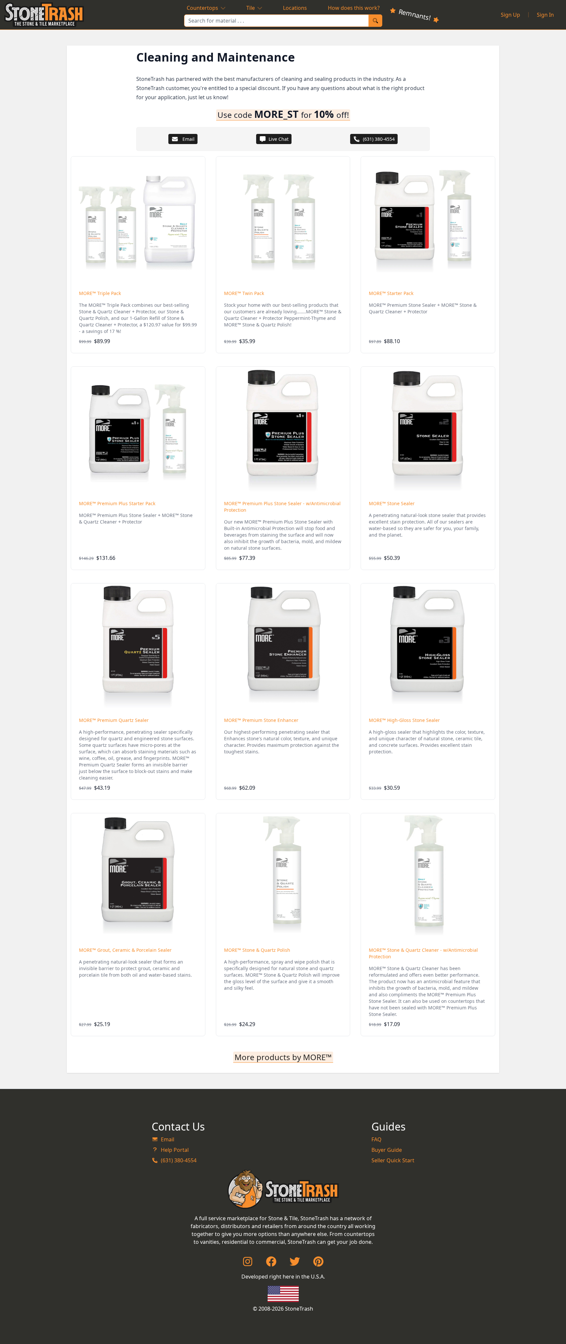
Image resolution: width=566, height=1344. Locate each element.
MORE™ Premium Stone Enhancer (261, 720)
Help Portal (175, 1149)
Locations (295, 7)
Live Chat (279, 139)
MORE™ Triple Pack (100, 293)
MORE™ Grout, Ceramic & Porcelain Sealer (125, 950)
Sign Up (510, 14)
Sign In (545, 14)
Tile (250, 7)
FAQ (376, 1139)
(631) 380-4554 (379, 139)
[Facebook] (271, 1263)
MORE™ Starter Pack (391, 293)
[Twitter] (294, 1263)
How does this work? (354, 7)
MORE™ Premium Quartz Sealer (114, 720)
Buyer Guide (386, 1149)
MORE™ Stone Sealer (392, 503)
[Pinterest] (318, 1263)
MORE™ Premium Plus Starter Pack (117, 503)
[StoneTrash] (283, 1189)
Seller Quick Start (392, 1160)
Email (188, 139)
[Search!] (375, 20)
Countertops (202, 7)
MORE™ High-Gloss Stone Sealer (404, 720)
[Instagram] (247, 1263)
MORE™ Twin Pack (244, 293)
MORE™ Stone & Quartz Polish (257, 950)
